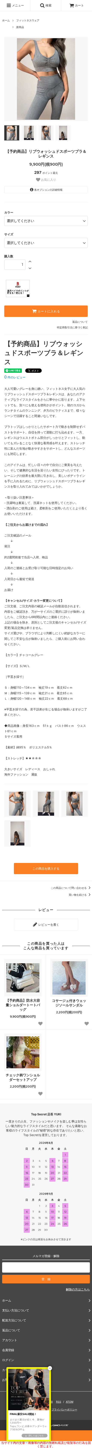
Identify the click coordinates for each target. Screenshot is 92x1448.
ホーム (6, 20)
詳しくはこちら (36, 1435)
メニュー (17, 5)
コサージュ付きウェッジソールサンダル (69, 1002)
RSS (58, 1401)
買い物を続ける (78, 894)
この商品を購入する (46, 868)
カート (79, 5)
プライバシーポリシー (64, 1409)
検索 (48, 5)
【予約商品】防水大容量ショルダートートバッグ (23, 1005)
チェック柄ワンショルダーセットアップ (23, 1077)
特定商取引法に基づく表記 (72, 327)
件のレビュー (14, 377)
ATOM (69, 1401)
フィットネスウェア (27, 20)
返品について (80, 321)
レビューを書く (48, 924)
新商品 (20, 27)
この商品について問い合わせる (69, 887)
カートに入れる (48, 311)
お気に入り (48, 179)
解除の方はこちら (78, 1289)
